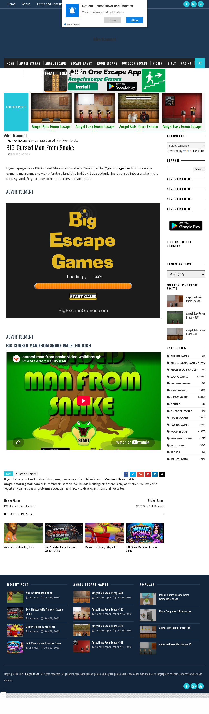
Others (175, 404)
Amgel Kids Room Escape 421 (107, 593)
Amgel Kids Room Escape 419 (195, 332)
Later (112, 20)
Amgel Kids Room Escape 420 (107, 626)
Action (77, 73)
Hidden (157, 63)
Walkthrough (180, 459)
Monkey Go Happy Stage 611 (101, 547)
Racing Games (180, 424)
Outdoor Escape (135, 63)
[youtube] (201, 4)
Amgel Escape (29, 63)
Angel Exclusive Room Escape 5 (194, 299)
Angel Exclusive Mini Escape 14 (175, 644)
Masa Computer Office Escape (175, 611)
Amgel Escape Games (184, 362)
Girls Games (179, 390)
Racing (186, 63)
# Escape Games (26, 474)
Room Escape (107, 63)
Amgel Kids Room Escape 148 (174, 627)
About (26, 4)
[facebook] (186, 4)
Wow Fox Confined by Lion (19, 547)
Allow (134, 20)
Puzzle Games (180, 417)
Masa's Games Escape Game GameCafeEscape (174, 596)
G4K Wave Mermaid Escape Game (141, 548)
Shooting (14, 73)
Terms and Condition (50, 4)
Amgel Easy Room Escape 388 (195, 315)
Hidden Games (180, 397)
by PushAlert (73, 24)
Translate (197, 151)
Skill (64, 73)
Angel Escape (55, 63)
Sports (49, 73)
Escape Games (81, 63)
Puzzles (32, 73)
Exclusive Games (181, 383)
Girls (172, 63)
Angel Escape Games (183, 369)
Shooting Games (182, 438)
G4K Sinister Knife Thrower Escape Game (61, 548)
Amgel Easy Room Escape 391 (107, 642)
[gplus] (194, 4)
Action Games (180, 355)
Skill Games (178, 445)
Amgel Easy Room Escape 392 (107, 609)
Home (11, 4)
